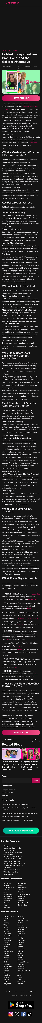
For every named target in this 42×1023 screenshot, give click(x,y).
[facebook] (23, 1016)
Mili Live (20, 923)
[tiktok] (29, 1016)
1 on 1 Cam (7, 868)
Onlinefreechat (22, 927)
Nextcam (20, 929)
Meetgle (20, 977)
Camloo (6, 960)
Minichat (20, 958)
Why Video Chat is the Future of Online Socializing (18, 820)
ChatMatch (33, 142)
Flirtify (6, 927)
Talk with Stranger (23, 971)
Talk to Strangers (7, 792)
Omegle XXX (8, 885)
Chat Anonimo (8, 855)
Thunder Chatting (24, 894)
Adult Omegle (8, 874)
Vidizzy (6, 925)
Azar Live (20, 973)
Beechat (6, 977)
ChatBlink (20, 947)
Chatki (6, 973)
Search (36, 780)
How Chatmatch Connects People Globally (15, 804)
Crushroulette (8, 951)
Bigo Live (20, 964)
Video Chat (5, 795)
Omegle (6, 846)
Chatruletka (21, 936)
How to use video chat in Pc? (13, 857)
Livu (5, 921)
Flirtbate (6, 958)
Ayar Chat (20, 918)
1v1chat (6, 929)
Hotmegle (21, 896)
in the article (33, 599)
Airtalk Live (21, 934)
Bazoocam (7, 901)
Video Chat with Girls (11, 872)
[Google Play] (21, 1008)
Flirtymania (7, 984)
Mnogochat (21, 942)
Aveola (6, 981)
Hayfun (6, 962)
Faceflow (7, 975)
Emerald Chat (22, 883)
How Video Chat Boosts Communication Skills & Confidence (20, 813)
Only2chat (20, 931)
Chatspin (6, 971)
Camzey (6, 918)
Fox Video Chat (22, 921)
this (7, 639)
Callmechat (7, 944)
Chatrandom (8, 898)
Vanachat (7, 964)
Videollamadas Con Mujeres (13, 852)
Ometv (20, 885)
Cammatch (7, 940)
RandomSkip (22, 905)
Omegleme (7, 883)
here (29, 609)
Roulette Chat (23, 903)
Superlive (20, 968)
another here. (33, 618)
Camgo (6, 942)
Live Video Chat (9, 850)
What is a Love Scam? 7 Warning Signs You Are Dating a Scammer (19, 809)
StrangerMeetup (23, 962)
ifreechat (20, 925)
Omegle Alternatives (8, 790)
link (36, 674)
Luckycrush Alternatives (12, 861)
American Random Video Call (13, 865)
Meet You (20, 949)
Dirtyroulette (8, 966)
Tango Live (21, 966)
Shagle (6, 905)
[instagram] (10, 1016)
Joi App (19, 975)
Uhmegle (7, 903)
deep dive (36, 594)
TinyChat (20, 916)
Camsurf (6, 968)
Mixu (19, 979)
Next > (36, 740)
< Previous (8, 740)
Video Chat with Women (12, 870)
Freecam (20, 960)
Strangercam (22, 888)
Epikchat (20, 951)
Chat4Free (21, 981)
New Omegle (8, 896)
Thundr (20, 890)
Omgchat (21, 901)
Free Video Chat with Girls (12, 848)
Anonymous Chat (9, 888)
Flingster (6, 949)
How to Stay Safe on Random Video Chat (15, 817)
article (19, 650)
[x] (17, 1016)
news (16, 667)
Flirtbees (7, 931)
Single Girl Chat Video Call (12, 859)
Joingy (6, 892)
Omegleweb (8, 894)
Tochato (20, 984)
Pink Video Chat (9, 916)
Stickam (20, 944)
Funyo (19, 953)
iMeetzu (21, 898)
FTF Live (6, 953)
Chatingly (7, 923)
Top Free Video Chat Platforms (14, 863)
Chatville (21, 892)
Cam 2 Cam (7, 934)
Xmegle (6, 890)
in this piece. (19, 618)
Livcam (6, 947)
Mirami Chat (8, 936)
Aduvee (6, 955)
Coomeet (7, 907)
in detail (20, 624)
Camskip (20, 938)
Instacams (7, 938)
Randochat (21, 940)
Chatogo (20, 955)
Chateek (6, 979)
